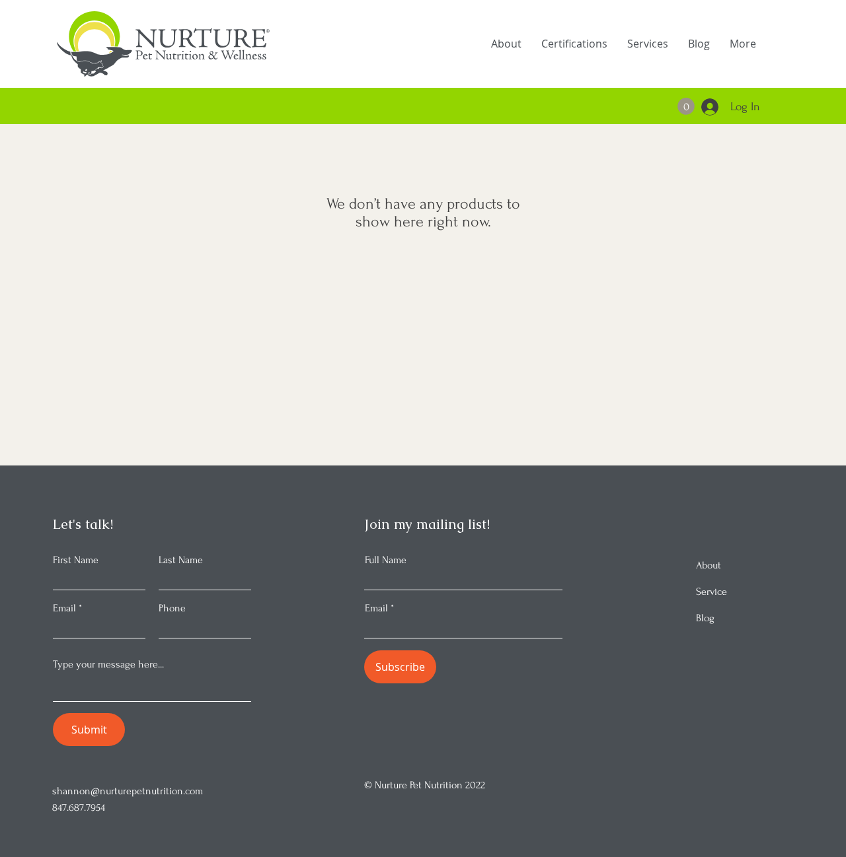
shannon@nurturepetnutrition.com (127, 791)
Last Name (181, 560)
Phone (172, 608)
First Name (75, 560)
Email (64, 608)
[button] (686, 106)
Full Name (385, 560)
